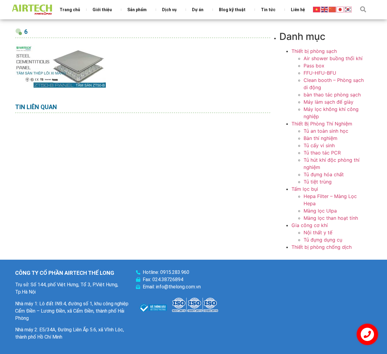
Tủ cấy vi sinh (319, 145)
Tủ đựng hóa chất (324, 174)
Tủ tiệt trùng (318, 182)
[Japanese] (340, 9)
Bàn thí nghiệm (320, 138)
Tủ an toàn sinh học (326, 131)
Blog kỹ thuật (232, 9)
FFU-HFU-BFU (320, 73)
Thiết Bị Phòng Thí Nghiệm (321, 124)
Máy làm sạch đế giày (328, 102)
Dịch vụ (169, 9)
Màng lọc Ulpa (320, 211)
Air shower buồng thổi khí (333, 58)
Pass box (314, 66)
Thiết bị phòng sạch (314, 51)
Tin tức (268, 9)
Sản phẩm (137, 9)
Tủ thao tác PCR (322, 153)
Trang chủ (70, 9)
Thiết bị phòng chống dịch (321, 247)
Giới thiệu (102, 9)
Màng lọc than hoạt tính (331, 218)
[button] (363, 9)
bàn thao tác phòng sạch (332, 95)
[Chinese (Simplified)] (333, 9)
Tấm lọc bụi (304, 189)
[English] (325, 9)
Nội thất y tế (318, 232)
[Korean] (348, 9)
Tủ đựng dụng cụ (323, 240)
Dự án (197, 9)
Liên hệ (298, 9)
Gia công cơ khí (309, 225)
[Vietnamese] (317, 9)
